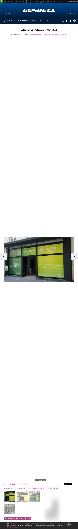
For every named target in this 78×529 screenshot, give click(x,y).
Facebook (70, 20)
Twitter (63, 20)
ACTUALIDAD (10, 21)
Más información (12, 527)
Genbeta (39, 10)
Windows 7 (24, 484)
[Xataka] (1, 1)
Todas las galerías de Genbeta (17, 518)
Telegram (74, 20)
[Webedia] (73, 1)
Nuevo (69, 13)
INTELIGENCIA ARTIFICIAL (27, 21)
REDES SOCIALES (44, 21)
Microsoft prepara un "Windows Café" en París (48, 35)
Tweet (68, 484)
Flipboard (67, 20)
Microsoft (13, 484)
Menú (8, 13)
